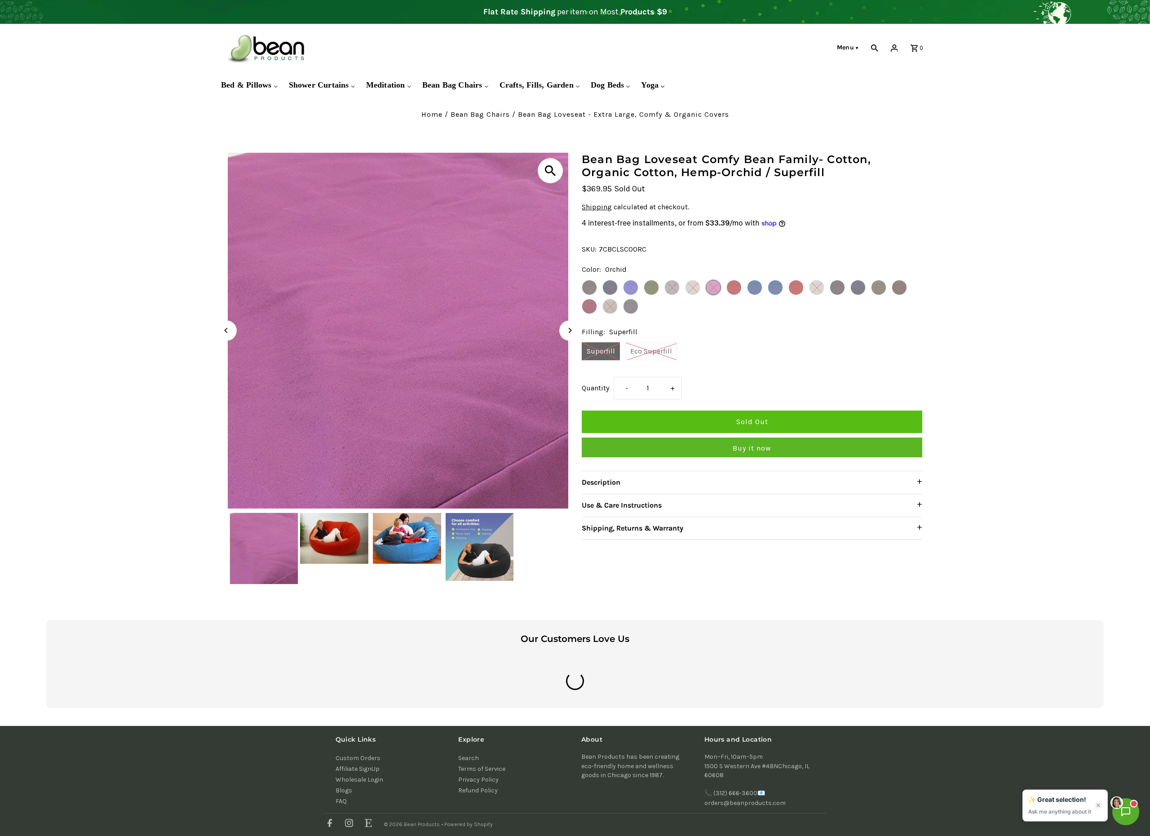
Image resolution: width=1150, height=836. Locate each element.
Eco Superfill (651, 351)
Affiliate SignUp (358, 769)
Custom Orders (358, 758)
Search (468, 758)
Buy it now (752, 448)
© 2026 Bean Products (412, 824)
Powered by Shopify (468, 824)
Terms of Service (481, 769)
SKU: (589, 249)
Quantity (595, 388)
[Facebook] (328, 824)
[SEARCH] (874, 47)
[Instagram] (348, 824)
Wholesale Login (359, 779)
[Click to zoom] (550, 170)
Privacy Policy (478, 779)
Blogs (344, 790)
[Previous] (227, 330)
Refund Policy (478, 790)
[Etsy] (367, 824)
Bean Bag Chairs (480, 114)
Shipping (597, 207)
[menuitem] (249, 85)
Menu (847, 47)
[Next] (569, 330)
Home (431, 114)
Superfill (601, 351)
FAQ (341, 801)
